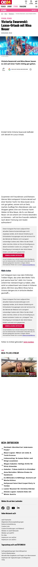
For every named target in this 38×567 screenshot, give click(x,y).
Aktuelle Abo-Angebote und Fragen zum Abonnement (18, 555)
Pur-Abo (4, 535)
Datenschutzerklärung (28, 265)
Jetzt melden (29, 342)
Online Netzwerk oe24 (8, 513)
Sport (9, 6)
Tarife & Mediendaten (8, 553)
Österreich (11, 14)
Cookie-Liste (5, 526)
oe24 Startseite (6, 520)
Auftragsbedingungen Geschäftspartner (14, 551)
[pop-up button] (30, 374)
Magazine (23, 6)
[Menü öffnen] (36, 6)
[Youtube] (13, 508)
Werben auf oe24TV (7, 533)
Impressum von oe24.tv (8, 540)
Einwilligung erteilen (13, 255)
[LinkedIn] (18, 508)
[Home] (2, 14)
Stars (16, 6)
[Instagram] (8, 508)
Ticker (3, 6)
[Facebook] (2, 508)
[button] (19, 367)
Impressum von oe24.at (8, 537)
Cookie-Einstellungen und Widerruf (12, 528)
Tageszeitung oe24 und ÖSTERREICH (13, 545)
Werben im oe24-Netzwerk (10, 531)
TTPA (3, 560)
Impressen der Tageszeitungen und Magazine (15, 558)
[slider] (10, 374)
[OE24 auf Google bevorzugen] (30, 69)
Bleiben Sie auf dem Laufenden (11, 501)
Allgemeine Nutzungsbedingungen (12, 522)
